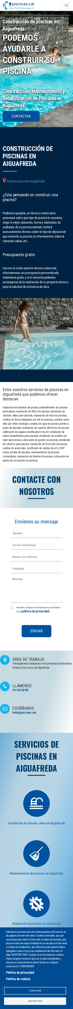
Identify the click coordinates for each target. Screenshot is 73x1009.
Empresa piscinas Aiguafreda (26, 181)
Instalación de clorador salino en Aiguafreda (36, 823)
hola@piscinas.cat (24, 712)
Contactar (21, 116)
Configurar (35, 990)
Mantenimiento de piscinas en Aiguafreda (36, 873)
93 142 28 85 (20, 690)
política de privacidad (35, 611)
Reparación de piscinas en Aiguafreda (36, 923)
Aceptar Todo (35, 1001)
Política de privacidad (20, 972)
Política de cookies (18, 979)
